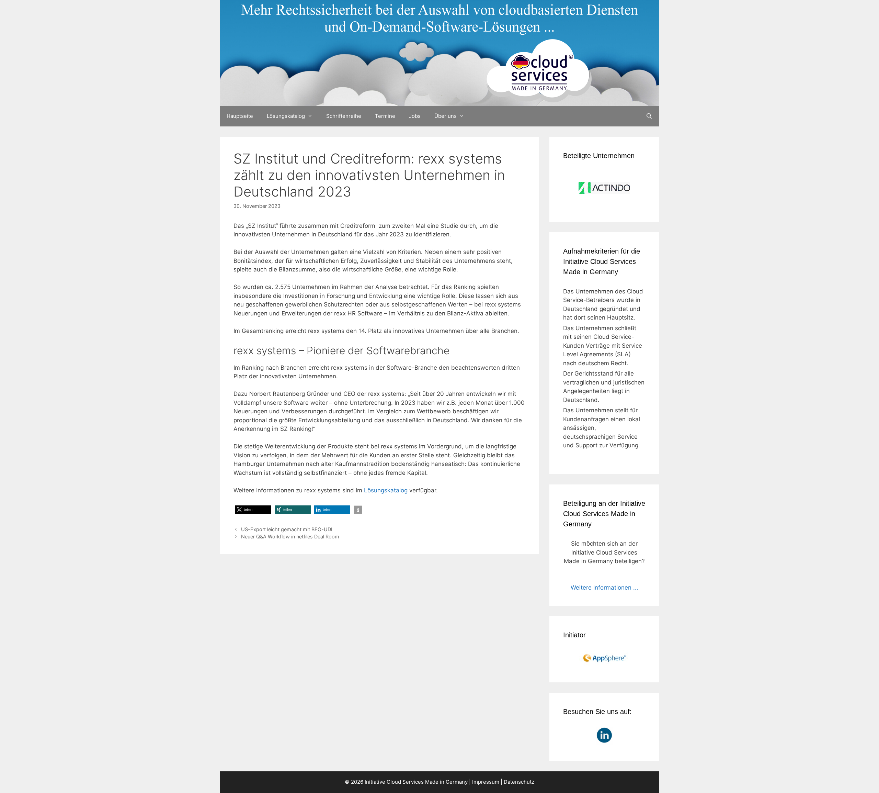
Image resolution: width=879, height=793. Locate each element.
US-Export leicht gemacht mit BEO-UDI (286, 529)
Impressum (485, 782)
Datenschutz (519, 782)
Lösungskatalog (286, 116)
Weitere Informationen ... (604, 587)
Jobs (415, 116)
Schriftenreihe (343, 116)
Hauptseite (240, 116)
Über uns (445, 116)
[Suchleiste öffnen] (649, 116)
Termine (385, 116)
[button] (253, 509)
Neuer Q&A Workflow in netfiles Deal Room (290, 536)
